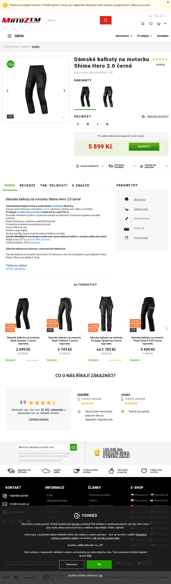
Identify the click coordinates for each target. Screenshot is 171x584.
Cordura (46, 209)
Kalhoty (26, 47)
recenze (160, 64)
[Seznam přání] (150, 24)
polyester (30, 239)
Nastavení (71, 564)
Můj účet (158, 16)
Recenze (28, 185)
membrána (57, 206)
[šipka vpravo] (165, 328)
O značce (81, 185)
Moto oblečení (12, 47)
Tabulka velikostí (157, 116)
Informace (122, 35)
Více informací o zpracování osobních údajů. (39, 460)
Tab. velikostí (54, 185)
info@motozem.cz (19, 503)
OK (99, 564)
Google (75, 524)
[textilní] (36, 89)
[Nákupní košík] (160, 23)
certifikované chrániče (29, 212)
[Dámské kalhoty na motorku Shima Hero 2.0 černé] (85, 97)
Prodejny (143, 35)
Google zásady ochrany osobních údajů (44, 454)
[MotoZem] (21, 20)
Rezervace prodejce (100, 495)
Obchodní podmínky (57, 500)
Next (64, 90)
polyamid (45, 239)
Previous (7, 90)
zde (101, 575)
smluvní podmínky (58, 456)
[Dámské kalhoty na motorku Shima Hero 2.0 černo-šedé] (109, 97)
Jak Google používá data (106, 538)
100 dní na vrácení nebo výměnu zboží (116, 453)
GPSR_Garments (15, 268)
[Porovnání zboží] (142, 24)
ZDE (89, 555)
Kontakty (162, 35)
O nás (50, 495)
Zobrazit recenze (39, 419)
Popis (10, 185)
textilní (36, 47)
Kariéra (93, 500)
